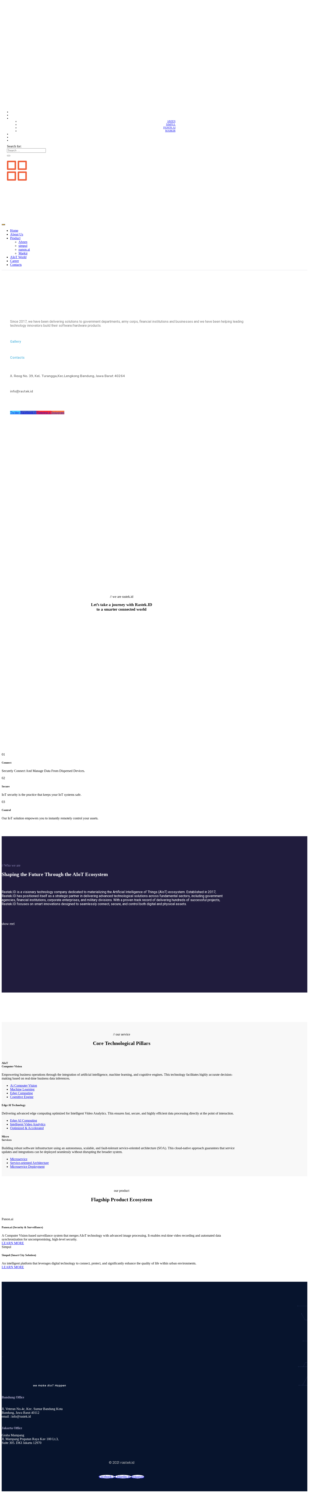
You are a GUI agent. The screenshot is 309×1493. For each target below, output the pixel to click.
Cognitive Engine (21, 1097)
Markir (170, 130)
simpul (171, 124)
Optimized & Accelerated (27, 1128)
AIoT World (168, 133)
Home (172, 111)
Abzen (171, 121)
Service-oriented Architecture (29, 1163)
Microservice (18, 1159)
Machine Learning (22, 1089)
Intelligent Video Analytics (27, 1124)
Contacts (169, 140)
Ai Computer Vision (23, 1085)
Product (170, 118)
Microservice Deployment (27, 1166)
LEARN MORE (13, 1243)
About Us (169, 115)
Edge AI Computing (23, 1120)
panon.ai (169, 127)
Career (171, 137)
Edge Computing (21, 1093)
